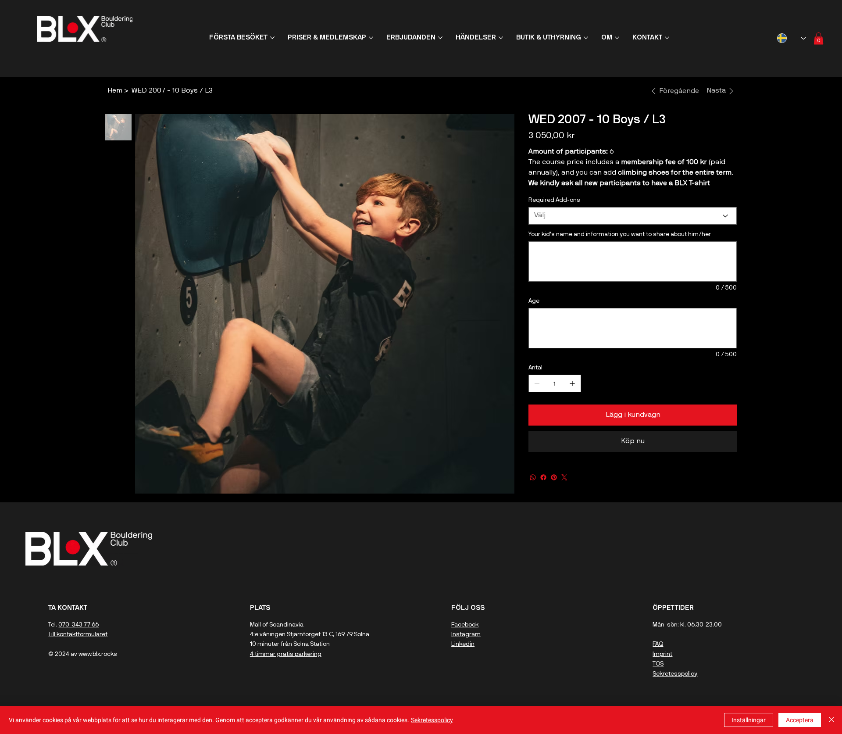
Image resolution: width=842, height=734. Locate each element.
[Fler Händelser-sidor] (501, 38)
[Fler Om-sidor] (617, 38)
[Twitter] (564, 477)
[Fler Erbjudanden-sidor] (440, 38)
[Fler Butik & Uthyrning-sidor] (586, 38)
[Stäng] (831, 720)
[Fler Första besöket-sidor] (272, 38)
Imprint (662, 654)
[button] (818, 38)
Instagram (466, 634)
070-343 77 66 (78, 625)
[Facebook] (543, 477)
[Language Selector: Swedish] (792, 38)
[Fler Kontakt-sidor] (667, 38)
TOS (658, 664)
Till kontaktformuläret (77, 634)
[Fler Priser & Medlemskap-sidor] (371, 38)
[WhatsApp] (532, 477)
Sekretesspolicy (675, 674)
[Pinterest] (553, 477)
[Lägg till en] (572, 383)
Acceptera (799, 719)
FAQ (658, 644)
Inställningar (748, 719)
